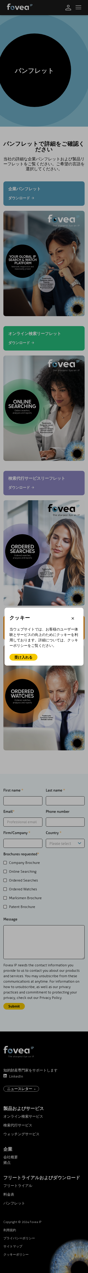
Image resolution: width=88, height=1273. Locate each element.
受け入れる (23, 657)
